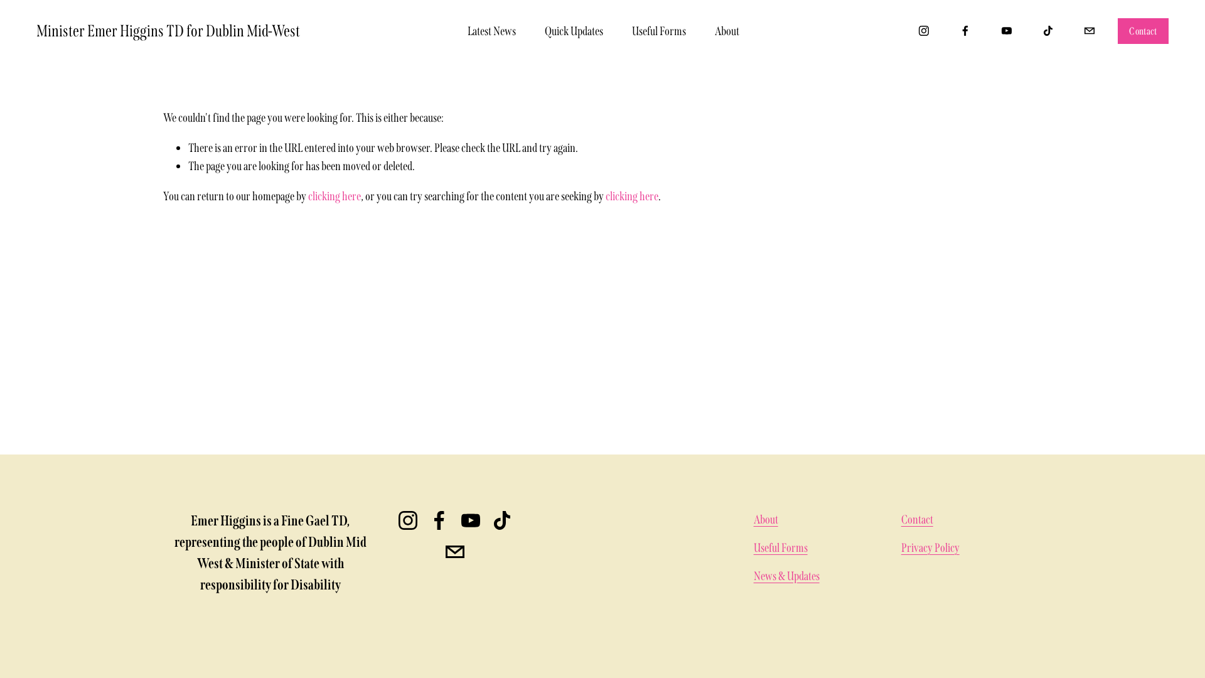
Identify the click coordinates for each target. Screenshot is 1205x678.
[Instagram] (924, 30)
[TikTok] (1048, 30)
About (727, 31)
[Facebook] (965, 30)
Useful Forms (659, 31)
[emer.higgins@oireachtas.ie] (1089, 30)
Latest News (492, 31)
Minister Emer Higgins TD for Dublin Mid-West (168, 31)
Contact (1143, 31)
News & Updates (787, 576)
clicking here (334, 196)
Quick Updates (574, 31)
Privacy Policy (930, 548)
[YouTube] (1006, 30)
